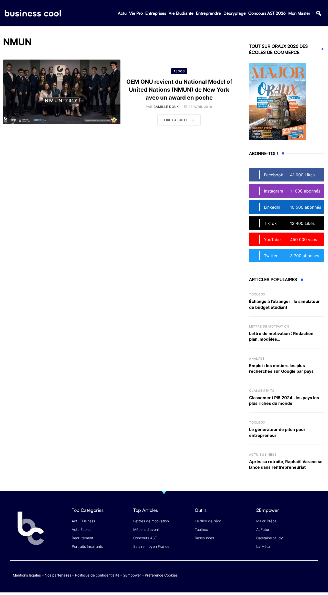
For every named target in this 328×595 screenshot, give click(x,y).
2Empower (132, 575)
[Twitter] (273, 574)
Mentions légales (27, 575)
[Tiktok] (303, 574)
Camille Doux (166, 107)
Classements (261, 390)
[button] (318, 13)
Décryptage (234, 13)
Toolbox (257, 294)
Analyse (256, 358)
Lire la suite (176, 120)
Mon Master (299, 13)
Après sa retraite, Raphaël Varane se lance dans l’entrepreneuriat (286, 464)
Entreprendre (208, 13)
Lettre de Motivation (269, 326)
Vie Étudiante (181, 13)
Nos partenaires (58, 575)
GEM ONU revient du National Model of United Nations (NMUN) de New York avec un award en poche (179, 89)
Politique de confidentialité (97, 575)
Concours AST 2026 (267, 13)
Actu (122, 13)
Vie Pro (136, 13)
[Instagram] (313, 574)
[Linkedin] (313, 578)
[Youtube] (293, 574)
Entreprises (155, 13)
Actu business (262, 454)
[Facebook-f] (283, 574)
